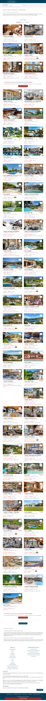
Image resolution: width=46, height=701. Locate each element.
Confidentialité (12, 663)
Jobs (12, 658)
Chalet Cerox (7, 493)
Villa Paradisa (28, 138)
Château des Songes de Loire (12, 586)
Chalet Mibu (28, 549)
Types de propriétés (12, 649)
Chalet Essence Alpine (31, 586)
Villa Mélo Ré (28, 212)
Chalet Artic (28, 399)
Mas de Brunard (8, 362)
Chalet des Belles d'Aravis (11, 231)
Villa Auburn (28, 120)
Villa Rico (27, 157)
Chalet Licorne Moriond (11, 436)
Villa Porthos (7, 530)
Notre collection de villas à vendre (12, 668)
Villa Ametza (7, 157)
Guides (12, 652)
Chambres (27, 22)
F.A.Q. (12, 661)
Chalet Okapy (28, 55)
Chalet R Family (29, 175)
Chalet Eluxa (7, 251)
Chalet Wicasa (28, 493)
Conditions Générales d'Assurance (12, 665)
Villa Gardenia (7, 138)
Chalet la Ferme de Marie (31, 306)
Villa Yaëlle (6, 212)
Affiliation (30, 694)
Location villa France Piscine (33, 652)
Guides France (33, 656)
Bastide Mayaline (29, 288)
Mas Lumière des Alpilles (10, 175)
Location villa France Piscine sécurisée (33, 653)
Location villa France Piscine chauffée (33, 654)
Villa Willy (6, 455)
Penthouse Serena (8, 73)
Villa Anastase (28, 381)
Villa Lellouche (8, 475)
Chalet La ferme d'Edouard (32, 231)
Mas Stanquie (28, 269)
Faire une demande (23, 86)
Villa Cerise (27, 251)
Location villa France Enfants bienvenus (33, 650)
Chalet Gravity (29, 344)
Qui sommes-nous (12, 656)
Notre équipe (12, 654)
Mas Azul (27, 475)
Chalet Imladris (8, 381)
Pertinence (19, 22)
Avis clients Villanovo (12, 657)
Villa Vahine (28, 530)
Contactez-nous (23, 698)
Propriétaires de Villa (17, 694)
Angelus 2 (6, 549)
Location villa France (33, 649)
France (36, 15)
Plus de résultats (22, 623)
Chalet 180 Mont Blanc (31, 194)
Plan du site (25, 694)
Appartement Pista (30, 73)
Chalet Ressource (9, 120)
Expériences (12, 653)
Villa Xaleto (7, 344)
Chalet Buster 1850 (30, 418)
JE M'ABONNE (39, 689)
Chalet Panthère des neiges (32, 455)
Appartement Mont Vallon (11, 568)
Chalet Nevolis (8, 418)
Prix (23, 22)
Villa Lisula (6, 605)
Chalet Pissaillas (29, 436)
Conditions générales (12, 664)
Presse (12, 660)
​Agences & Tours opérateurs (12, 667)
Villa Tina (27, 325)
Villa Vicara (7, 306)
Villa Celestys (7, 325)
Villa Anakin (28, 512)
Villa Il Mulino (7, 55)
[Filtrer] (24, 5)
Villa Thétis (27, 362)
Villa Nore (6, 194)
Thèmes (12, 650)
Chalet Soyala (7, 101)
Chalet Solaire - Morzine (11, 512)
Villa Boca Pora (8, 269)
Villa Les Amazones (9, 288)
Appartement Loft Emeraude (32, 101)
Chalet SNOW (28, 36)
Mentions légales (36, 694)
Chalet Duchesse (8, 36)
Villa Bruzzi (27, 568)
